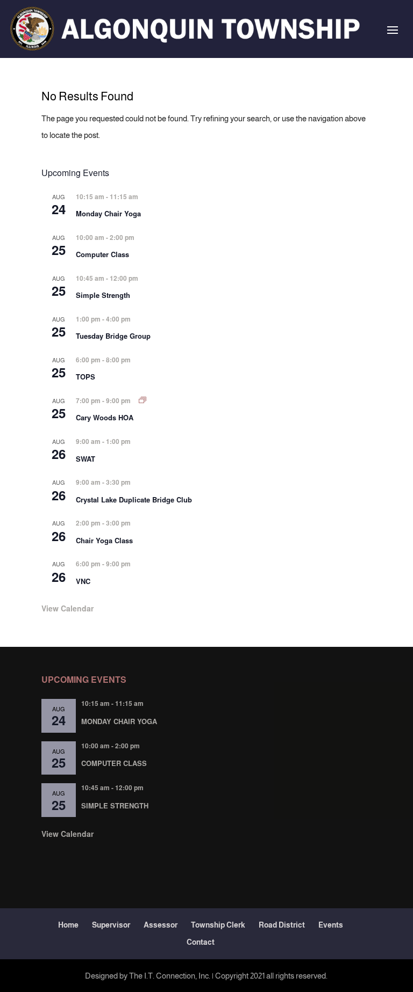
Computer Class (102, 254)
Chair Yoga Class (104, 540)
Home (68, 925)
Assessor (160, 925)
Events (330, 925)
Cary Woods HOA (104, 417)
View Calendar (67, 608)
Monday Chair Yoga (108, 213)
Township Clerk (218, 925)
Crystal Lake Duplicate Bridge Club (134, 499)
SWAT (85, 459)
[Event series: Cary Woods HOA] (142, 400)
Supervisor (111, 925)
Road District (282, 925)
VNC (83, 581)
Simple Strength (103, 295)
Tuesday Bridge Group (113, 336)
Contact (201, 942)
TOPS (85, 376)
